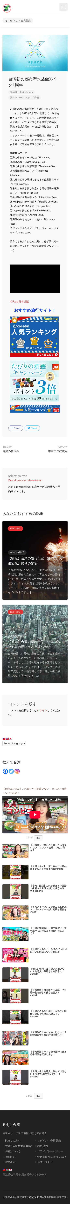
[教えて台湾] (6, 8)
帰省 (36, 97)
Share (16, 428)
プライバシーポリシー (50, 1151)
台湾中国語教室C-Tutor (18, 1146)
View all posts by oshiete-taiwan (25, 480)
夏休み (13, 97)
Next (38, 838)
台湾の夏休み (10, 449)
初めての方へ (12, 1140)
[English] (7, 738)
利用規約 (42, 1146)
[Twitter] (11, 771)
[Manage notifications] (63, 1215)
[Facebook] (5, 771)
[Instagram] (17, 771)
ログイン (42, 710)
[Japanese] (10, 738)
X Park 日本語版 (19, 301)
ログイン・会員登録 (19, 20)
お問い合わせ (45, 1162)
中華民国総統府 (58, 449)
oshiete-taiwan (25, 92)
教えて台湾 (35, 1196)
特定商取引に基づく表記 (51, 1156)
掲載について (12, 1151)
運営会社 (10, 1162)
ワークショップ (26, 97)
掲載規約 (10, 1156)
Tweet (34, 428)
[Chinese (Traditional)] (3, 738)
